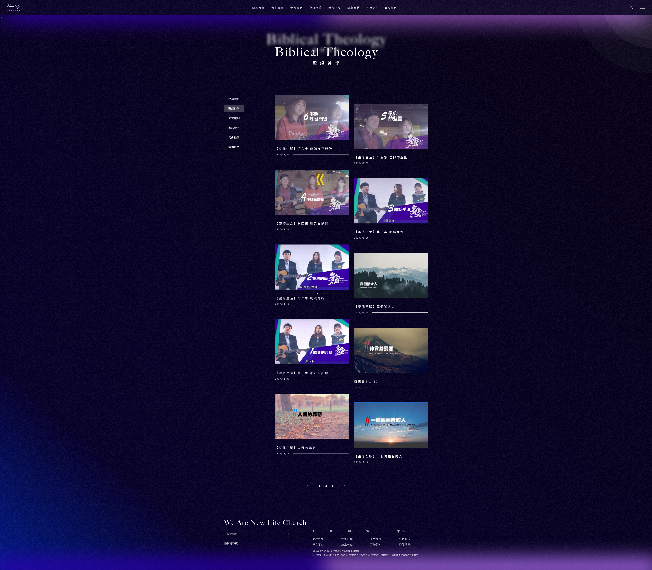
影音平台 (318, 544)
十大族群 (376, 538)
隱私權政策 (231, 543)
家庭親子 (234, 128)
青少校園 (234, 137)
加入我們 (390, 7)
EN (403, 531)
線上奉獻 (347, 544)
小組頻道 (315, 7)
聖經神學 (234, 108)
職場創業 (234, 147)
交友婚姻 (234, 118)
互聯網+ (372, 7)
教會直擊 (347, 538)
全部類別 (234, 99)
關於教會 (318, 538)
